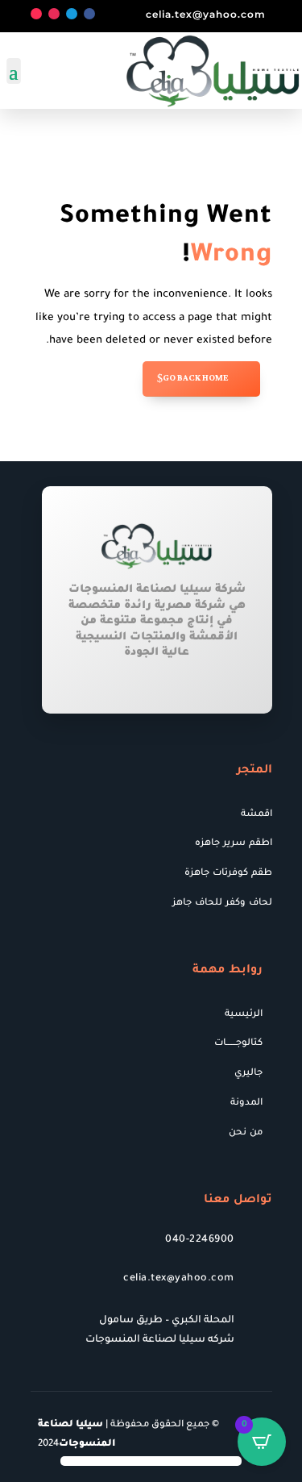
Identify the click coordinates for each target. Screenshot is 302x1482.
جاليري (248, 1073)
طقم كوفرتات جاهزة (228, 873)
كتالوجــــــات (238, 1044)
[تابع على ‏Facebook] (89, 13)
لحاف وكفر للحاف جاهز (222, 903)
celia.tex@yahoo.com (206, 14)
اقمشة (256, 815)
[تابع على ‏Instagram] (54, 13)
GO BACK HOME (195, 378)
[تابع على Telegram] (71, 13)
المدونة (246, 1103)
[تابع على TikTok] (36, 13)
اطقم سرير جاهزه (233, 844)
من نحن (246, 1133)
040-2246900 (199, 1240)
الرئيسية (244, 1015)
